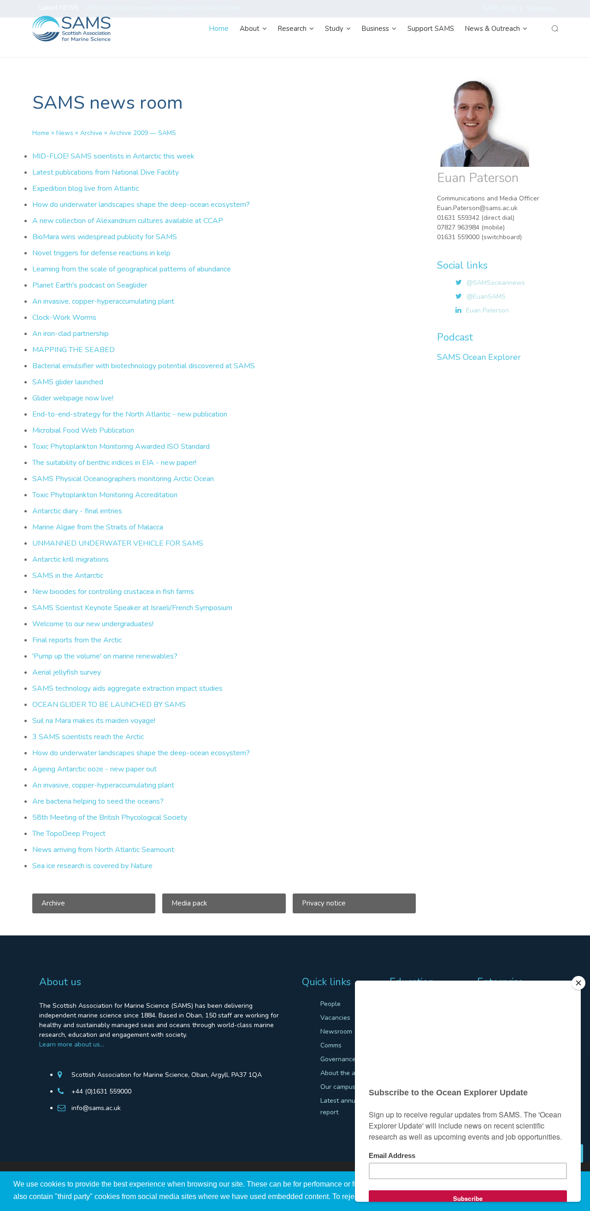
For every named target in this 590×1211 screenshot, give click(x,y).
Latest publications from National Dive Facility (105, 172)
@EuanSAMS (486, 296)
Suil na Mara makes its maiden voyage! (93, 721)
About (250, 28)
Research (293, 28)
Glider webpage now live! (72, 398)
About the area (342, 1073)
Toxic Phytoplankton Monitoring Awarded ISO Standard (121, 446)
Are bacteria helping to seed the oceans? (98, 801)
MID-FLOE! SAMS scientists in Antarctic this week (113, 156)
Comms (331, 1045)
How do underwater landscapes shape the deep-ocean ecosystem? (141, 205)
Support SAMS (430, 28)
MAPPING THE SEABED (73, 350)
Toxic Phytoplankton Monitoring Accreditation (104, 495)
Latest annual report (340, 1106)
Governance (338, 1059)
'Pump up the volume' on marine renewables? (104, 656)
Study (335, 28)
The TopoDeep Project (69, 834)
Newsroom (336, 1031)
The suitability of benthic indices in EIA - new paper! (114, 463)
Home (219, 28)
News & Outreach (493, 28)
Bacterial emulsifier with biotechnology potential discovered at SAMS (143, 366)
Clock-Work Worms (64, 317)
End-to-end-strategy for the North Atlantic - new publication (129, 414)
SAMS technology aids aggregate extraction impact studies (127, 688)
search (554, 28)
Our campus (338, 1086)
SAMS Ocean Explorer (479, 357)
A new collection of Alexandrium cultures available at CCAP (127, 221)
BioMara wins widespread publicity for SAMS (104, 237)
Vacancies (335, 1017)
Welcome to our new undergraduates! (92, 624)
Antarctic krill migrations (70, 559)
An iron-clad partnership (70, 334)
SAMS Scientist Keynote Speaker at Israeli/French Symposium (132, 608)
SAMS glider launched (67, 382)
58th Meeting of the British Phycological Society (109, 817)
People (330, 1003)
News (64, 133)
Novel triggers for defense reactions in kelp (101, 253)
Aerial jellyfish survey (66, 672)
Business (376, 28)
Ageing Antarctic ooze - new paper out (94, 769)
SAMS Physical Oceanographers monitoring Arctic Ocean (123, 479)
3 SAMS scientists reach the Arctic (88, 737)
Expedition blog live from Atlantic (85, 188)
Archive (91, 133)
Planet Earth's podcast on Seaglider (89, 285)
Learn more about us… (71, 1044)
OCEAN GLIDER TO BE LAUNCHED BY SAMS (109, 705)
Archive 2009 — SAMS (142, 133)
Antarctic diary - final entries (77, 511)
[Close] (578, 983)
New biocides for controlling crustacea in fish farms (113, 592)
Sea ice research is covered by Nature (92, 866)
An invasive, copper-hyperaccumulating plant (103, 301)
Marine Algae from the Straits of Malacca (97, 527)
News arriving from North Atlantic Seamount (103, 850)
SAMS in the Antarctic (67, 575)
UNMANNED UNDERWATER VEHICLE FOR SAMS (117, 543)
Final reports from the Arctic (77, 640)
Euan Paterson (487, 310)
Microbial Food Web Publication (83, 430)
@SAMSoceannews (495, 282)
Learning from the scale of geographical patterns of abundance (131, 269)
